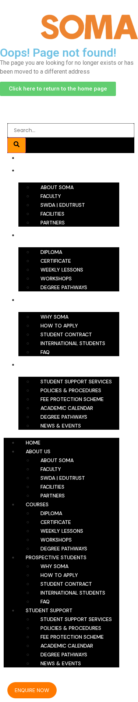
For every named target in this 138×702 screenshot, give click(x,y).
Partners (52, 222)
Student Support (51, 364)
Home (35, 158)
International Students (72, 343)
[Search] (16, 145)
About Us (40, 170)
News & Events (60, 425)
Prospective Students (58, 300)
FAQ (45, 352)
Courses (39, 235)
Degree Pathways (63, 287)
